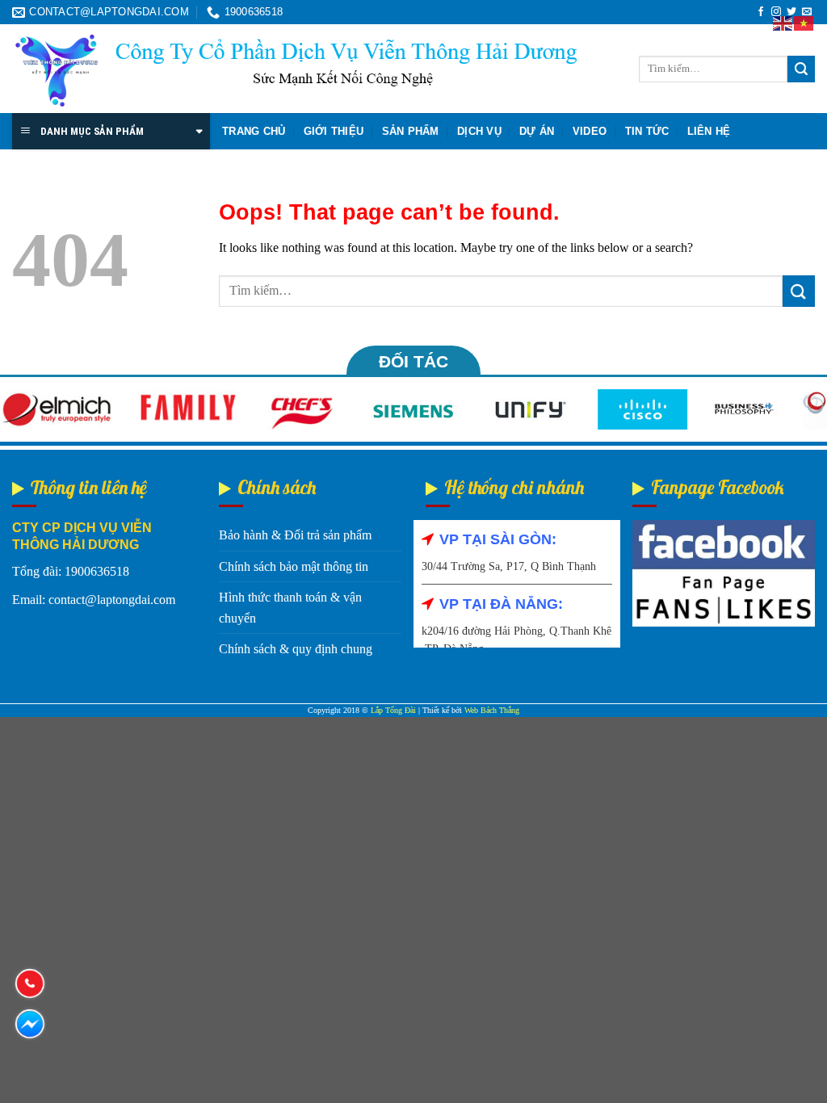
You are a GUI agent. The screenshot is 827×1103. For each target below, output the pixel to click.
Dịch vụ (479, 131)
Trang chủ (253, 131)
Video (590, 131)
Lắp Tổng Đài (393, 710)
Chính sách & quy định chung (295, 649)
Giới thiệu (334, 131)
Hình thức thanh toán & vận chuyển (290, 607)
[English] (783, 22)
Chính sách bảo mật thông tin (293, 566)
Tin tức (647, 131)
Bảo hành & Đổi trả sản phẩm (295, 535)
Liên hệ (709, 131)
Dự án (536, 131)
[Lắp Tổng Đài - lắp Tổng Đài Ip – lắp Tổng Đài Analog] (294, 69)
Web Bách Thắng (491, 710)
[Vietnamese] (804, 22)
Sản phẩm (410, 131)
